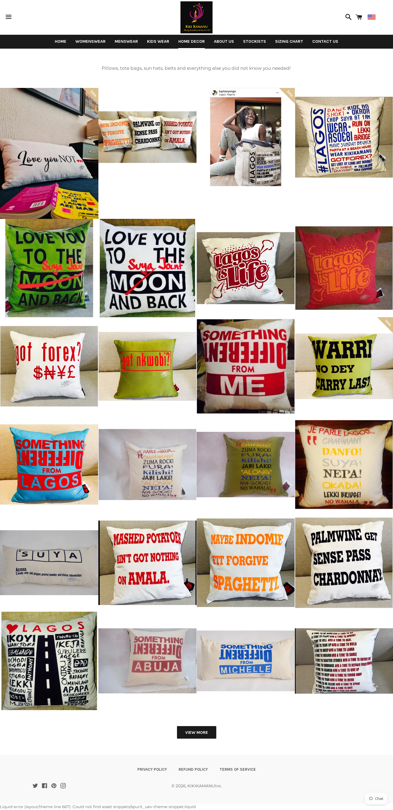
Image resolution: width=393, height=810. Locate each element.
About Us (224, 41)
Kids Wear (158, 41)
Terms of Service (237, 769)
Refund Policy (193, 769)
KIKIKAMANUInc (204, 785)
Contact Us (325, 41)
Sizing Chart (289, 41)
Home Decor (191, 41)
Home (60, 41)
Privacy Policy (152, 769)
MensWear (126, 41)
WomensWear (90, 41)
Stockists (254, 41)
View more (196, 732)
